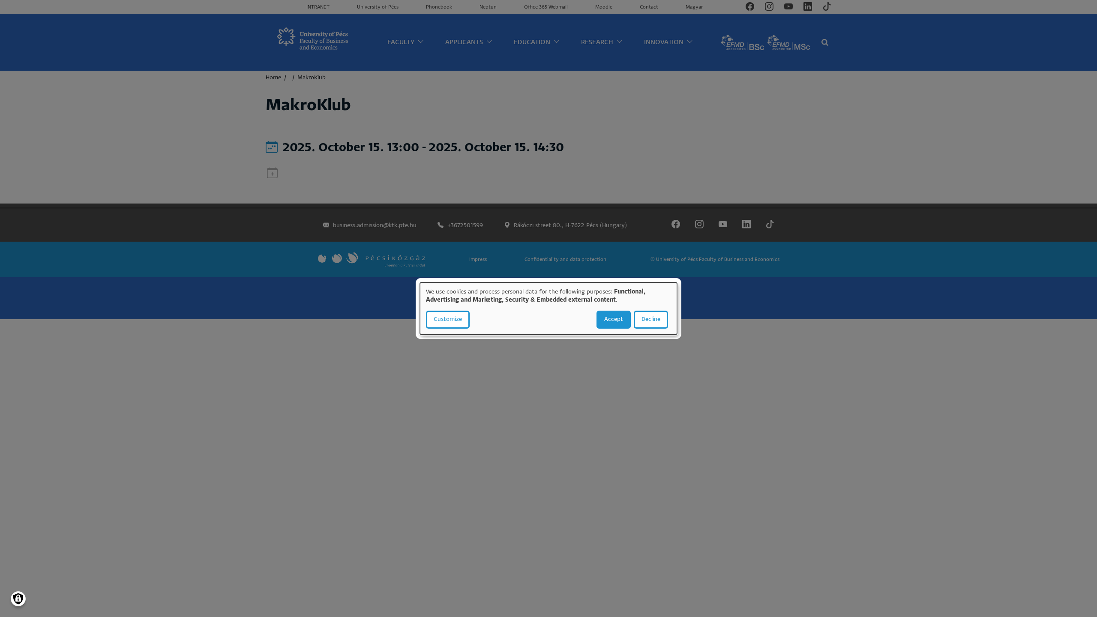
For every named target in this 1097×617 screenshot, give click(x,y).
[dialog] (548, 308)
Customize (448, 319)
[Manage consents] (18, 598)
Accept (613, 319)
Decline (650, 319)
